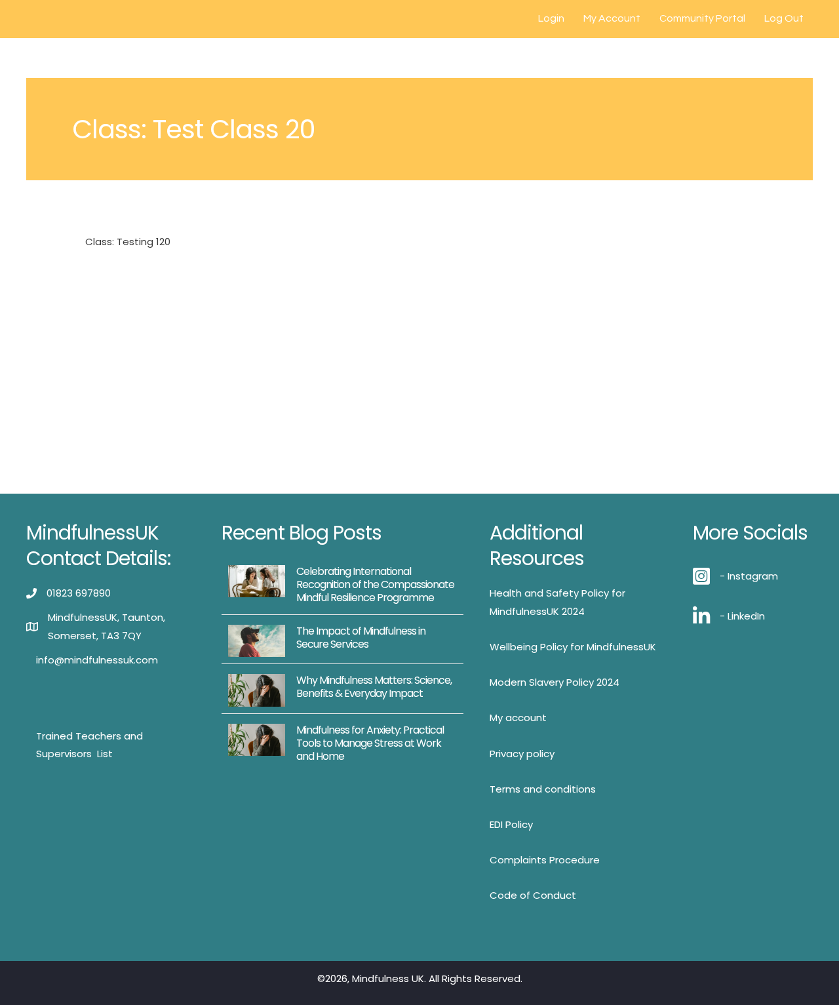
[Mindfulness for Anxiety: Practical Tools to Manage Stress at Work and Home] (256, 738)
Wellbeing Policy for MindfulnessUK (573, 647)
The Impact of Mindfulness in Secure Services (360, 637)
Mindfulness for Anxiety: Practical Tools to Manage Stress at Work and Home (370, 743)
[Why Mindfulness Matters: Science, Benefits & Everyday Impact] (256, 689)
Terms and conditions (543, 789)
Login (551, 18)
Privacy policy (522, 753)
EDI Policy (511, 824)
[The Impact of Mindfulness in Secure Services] (256, 640)
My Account (611, 18)
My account (518, 717)
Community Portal (702, 18)
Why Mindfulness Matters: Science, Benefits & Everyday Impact (374, 687)
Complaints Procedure (545, 860)
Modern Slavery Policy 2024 (554, 682)
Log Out (784, 18)
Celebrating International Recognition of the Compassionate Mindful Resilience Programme (375, 584)
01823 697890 (79, 593)
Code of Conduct (533, 895)
